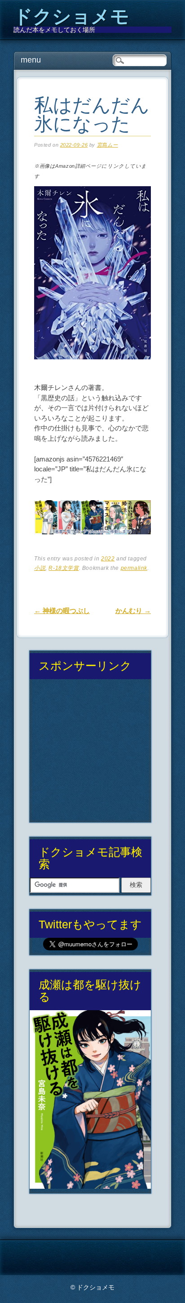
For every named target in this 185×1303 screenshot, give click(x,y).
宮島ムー (107, 145)
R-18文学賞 (63, 568)
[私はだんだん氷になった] (92, 367)
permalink (134, 568)
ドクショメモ (71, 16)
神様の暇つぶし (62, 610)
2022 (108, 558)
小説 (39, 568)
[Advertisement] (90, 754)
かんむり (133, 610)
